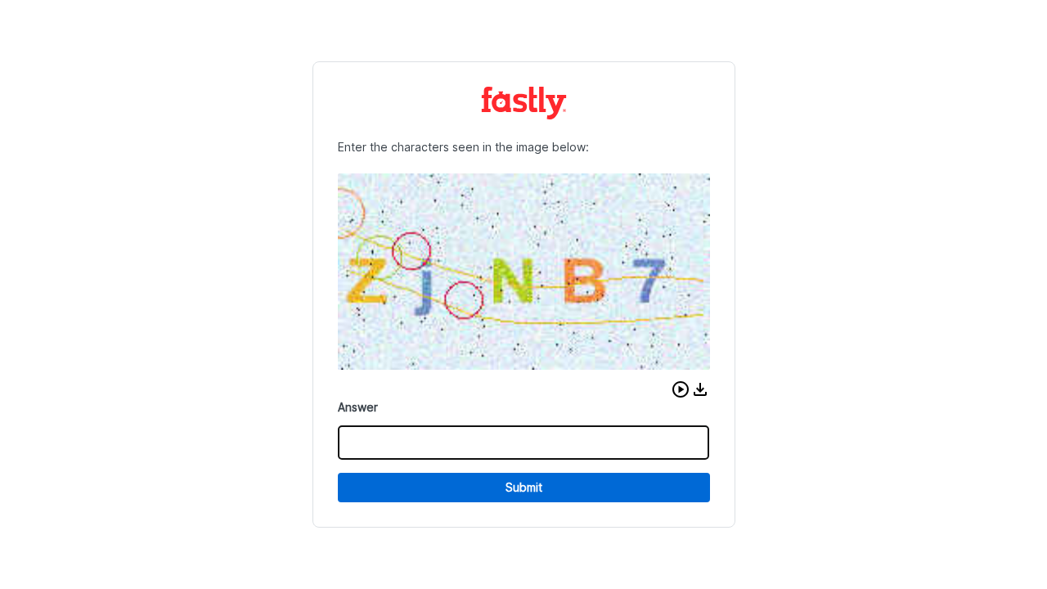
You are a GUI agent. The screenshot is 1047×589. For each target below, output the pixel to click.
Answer (358, 407)
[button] (680, 389)
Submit (524, 487)
